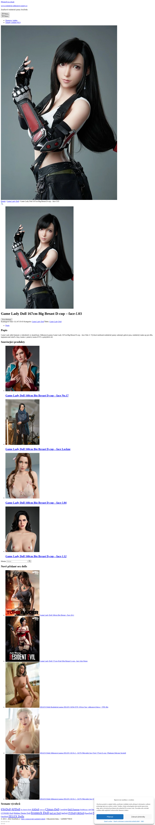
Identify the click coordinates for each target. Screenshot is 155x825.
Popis (7, 325)
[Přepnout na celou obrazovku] (6, 821)
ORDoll (80, 813)
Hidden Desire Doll (22, 813)
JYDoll (72, 813)
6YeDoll (6, 809)
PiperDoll (88, 813)
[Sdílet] (4, 821)
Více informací (6, 319)
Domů (3, 201)
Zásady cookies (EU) (13, 22)
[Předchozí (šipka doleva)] (2, 823)
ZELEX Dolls (16, 816)
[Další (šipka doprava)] (4, 823)
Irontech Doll (40, 813)
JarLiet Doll (55, 813)
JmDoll (64, 813)
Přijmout (110, 817)
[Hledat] (29, 561)
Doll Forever (74, 809)
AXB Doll (42, 809)
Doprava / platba (11, 20)
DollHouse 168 (85, 810)
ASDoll (35, 809)
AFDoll (15, 809)
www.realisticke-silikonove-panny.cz (14, 6)
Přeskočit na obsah (7, 2)
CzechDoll (63, 810)
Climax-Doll (52, 809)
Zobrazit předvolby (138, 817)
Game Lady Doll (13, 201)
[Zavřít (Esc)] (2, 821)
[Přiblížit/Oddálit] (9, 821)
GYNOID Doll (7, 813)
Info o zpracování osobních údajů (33, 819)
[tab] (79, 325)
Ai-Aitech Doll (26, 810)
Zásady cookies (108, 821)
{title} (142, 821)
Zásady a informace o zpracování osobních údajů (126, 821)
